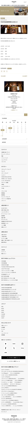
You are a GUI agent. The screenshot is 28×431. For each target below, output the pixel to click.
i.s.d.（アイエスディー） (5, 186)
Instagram (4, 71)
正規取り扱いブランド (5, 152)
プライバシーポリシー (16, 409)
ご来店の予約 (4, 236)
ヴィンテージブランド (5, 154)
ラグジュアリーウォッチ (6, 169)
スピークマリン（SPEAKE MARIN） (7, 394)
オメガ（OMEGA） (21, 378)
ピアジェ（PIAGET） (4, 387)
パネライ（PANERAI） (18, 380)
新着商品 (3, 193)
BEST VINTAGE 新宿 (5, 276)
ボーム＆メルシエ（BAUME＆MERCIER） (8, 404)
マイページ (4, 247)
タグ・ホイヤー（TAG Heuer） (15, 384)
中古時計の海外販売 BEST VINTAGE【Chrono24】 (10, 299)
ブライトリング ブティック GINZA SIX (8, 272)
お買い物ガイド (5, 205)
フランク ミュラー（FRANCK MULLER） (8, 378)
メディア (3, 304)
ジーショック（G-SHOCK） (17, 405)
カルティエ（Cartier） (5, 369)
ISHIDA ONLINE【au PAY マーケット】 (8, 291)
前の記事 (3, 76)
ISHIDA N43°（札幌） (5, 265)
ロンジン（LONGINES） (17, 396)
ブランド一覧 (4, 191)
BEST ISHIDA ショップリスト (8, 258)
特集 (2, 156)
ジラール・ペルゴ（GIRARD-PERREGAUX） (9, 385)
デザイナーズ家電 (4, 182)
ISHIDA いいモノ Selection (6, 178)
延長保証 (3, 215)
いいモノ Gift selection (5, 180)
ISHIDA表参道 (4, 263)
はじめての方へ (4, 208)
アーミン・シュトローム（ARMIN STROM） (9, 393)
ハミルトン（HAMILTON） (6, 405)
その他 (2, 188)
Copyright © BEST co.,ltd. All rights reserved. (14, 421)
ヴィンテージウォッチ (5, 196)
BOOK (2, 308)
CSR (2, 331)
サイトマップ (4, 411)
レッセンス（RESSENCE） (6, 396)
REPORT (3, 316)
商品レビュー (4, 253)
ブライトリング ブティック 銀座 (7, 270)
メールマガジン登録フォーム (13, 357)
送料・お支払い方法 (5, 210)
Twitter (7, 71)
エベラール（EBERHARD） (6, 402)
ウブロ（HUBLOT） (17, 382)
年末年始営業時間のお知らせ (9, 22)
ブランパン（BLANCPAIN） (15, 373)
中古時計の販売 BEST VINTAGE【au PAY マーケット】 (11, 295)
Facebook (2, 71)
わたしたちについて (6, 322)
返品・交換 (3, 217)
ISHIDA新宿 (3, 261)
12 (10, 128)
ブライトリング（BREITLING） (6, 380)
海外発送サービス (4, 223)
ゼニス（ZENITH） (4, 384)
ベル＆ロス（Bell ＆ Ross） (18, 402)
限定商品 (3, 194)
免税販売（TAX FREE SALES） (6, 221)
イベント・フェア (4, 158)
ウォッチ (3, 171)
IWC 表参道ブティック (5, 274)
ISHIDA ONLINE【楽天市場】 (6, 287)
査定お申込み (4, 242)
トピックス (3, 161)
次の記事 (25, 76)
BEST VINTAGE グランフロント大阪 (8, 278)
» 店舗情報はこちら (14, 110)
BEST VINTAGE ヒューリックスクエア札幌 (9, 280)
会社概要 (3, 327)
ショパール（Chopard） (5, 376)
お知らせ (2, 18)
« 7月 (2, 135)
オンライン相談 (4, 238)
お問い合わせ (4, 234)
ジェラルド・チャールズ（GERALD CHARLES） (9, 400)
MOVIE (2, 310)
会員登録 (3, 249)
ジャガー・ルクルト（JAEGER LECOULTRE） (9, 375)
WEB (2, 306)
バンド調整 (3, 225)
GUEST (2, 317)
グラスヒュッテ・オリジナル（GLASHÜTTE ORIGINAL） (11, 389)
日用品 (2, 184)
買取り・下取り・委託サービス (7, 240)
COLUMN (3, 314)
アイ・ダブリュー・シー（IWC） (6, 382)
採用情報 (3, 335)
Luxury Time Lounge (5, 268)
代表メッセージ (4, 325)
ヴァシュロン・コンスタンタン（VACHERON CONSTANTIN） (12, 371)
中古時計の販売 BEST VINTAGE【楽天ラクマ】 (9, 297)
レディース (3, 200)
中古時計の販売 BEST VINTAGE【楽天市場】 (9, 293)
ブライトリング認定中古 (6, 198)
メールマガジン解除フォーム (13, 361)
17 (2, 130)
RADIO (2, 312)
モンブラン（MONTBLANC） (6, 398)
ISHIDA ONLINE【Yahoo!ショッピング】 (8, 289)
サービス (3, 329)
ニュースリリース (4, 333)
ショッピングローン (5, 212)
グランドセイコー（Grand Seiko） (7, 391)
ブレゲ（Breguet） (4, 373)
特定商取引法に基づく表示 (6, 409)
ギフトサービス (4, 219)
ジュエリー (3, 175)
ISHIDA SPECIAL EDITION (6, 176)
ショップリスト (4, 159)
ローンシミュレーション (6, 213)
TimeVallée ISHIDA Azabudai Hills (7, 266)
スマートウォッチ (4, 173)
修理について (4, 227)
